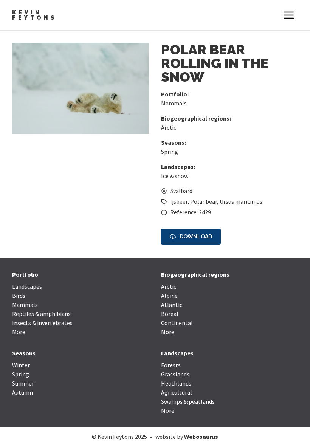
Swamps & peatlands (188, 401)
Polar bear (203, 201)
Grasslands (175, 374)
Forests (171, 365)
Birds (18, 295)
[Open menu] (289, 15)
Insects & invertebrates (42, 323)
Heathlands (176, 383)
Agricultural (176, 392)
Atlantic (171, 304)
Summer (23, 383)
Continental (177, 323)
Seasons (24, 353)
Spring (169, 151)
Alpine (169, 295)
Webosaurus (201, 436)
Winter (21, 365)
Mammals (174, 103)
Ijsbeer (179, 201)
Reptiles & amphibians (41, 313)
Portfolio (25, 274)
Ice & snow (174, 176)
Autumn (22, 392)
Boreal (169, 313)
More (18, 332)
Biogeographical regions (195, 274)
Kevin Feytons (34, 15)
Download (196, 237)
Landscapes (27, 286)
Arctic (168, 127)
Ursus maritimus (241, 201)
